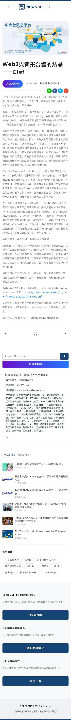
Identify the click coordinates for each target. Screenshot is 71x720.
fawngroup (49, 572)
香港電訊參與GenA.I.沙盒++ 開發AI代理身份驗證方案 (41, 478)
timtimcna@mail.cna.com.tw (30, 389)
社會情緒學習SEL (29, 572)
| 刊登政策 (19, 711)
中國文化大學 (12, 559)
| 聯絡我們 (51, 711)
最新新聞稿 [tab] (23, 454)
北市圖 (28, 559)
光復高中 (9, 572)
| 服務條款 (29, 711)
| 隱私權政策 (40, 711)
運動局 (30, 565)
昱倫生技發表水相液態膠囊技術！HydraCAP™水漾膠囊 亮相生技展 (41, 505)
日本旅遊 (44, 565)
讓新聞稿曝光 (35, 648)
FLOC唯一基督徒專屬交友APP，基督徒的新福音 (39, 464)
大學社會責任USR (46, 559)
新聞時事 (55, 83)
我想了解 (35, 681)
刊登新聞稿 (35, 615)
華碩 (56, 565)
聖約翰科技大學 (13, 565)
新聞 (44, 83)
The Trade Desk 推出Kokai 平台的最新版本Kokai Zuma (40, 533)
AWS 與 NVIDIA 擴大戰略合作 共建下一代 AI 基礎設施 (41, 492)
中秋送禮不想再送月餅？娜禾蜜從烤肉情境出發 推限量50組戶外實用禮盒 (42, 519)
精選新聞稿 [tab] (9, 454)
